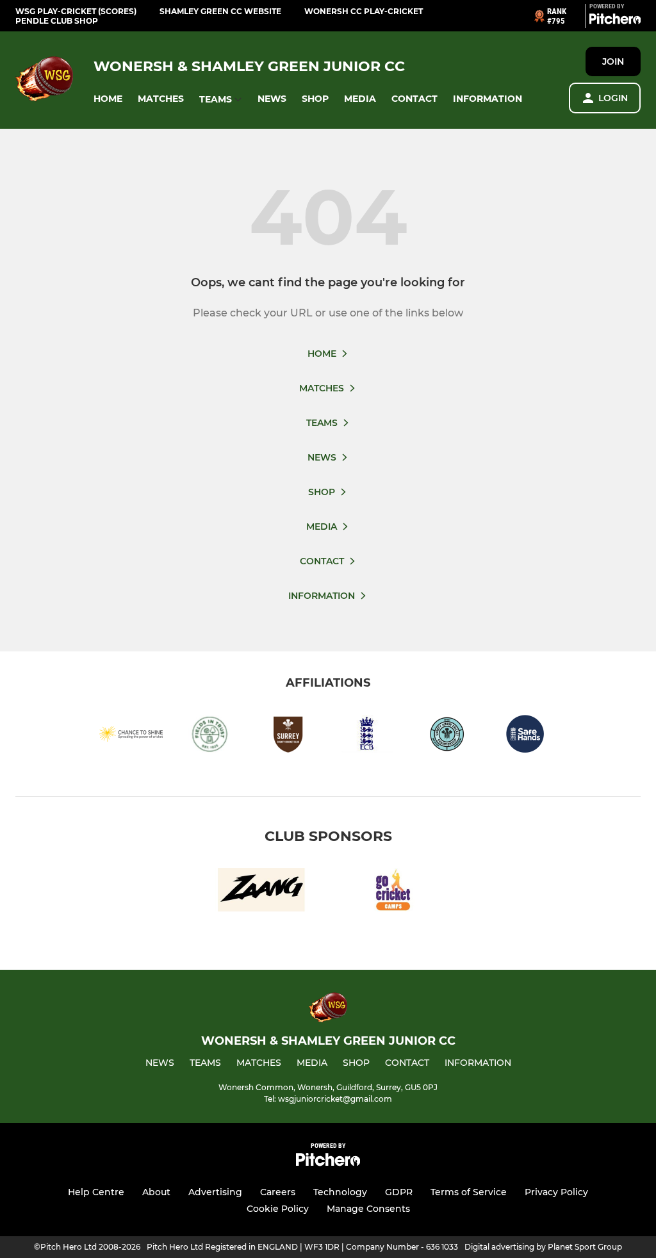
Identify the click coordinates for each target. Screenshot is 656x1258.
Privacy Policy (556, 1192)
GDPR (399, 1192)
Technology (340, 1192)
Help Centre (96, 1192)
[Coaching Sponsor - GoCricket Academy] (394, 892)
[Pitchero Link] (615, 21)
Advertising (215, 1192)
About (156, 1192)
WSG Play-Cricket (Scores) (75, 11)
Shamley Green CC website (220, 11)
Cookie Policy (278, 1208)
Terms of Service (468, 1192)
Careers (277, 1192)
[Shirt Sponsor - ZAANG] (261, 892)
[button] (108, 98)
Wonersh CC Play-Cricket (363, 11)
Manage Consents (368, 1208)
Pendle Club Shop (56, 21)
